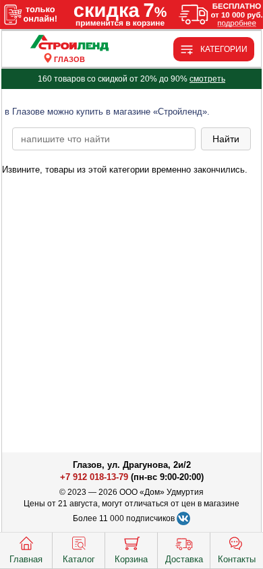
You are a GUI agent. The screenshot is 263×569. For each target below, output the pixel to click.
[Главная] (69, 43)
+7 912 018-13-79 (94, 477)
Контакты (237, 559)
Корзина (131, 559)
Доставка (184, 559)
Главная (25, 559)
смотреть (207, 79)
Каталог (79, 559)
